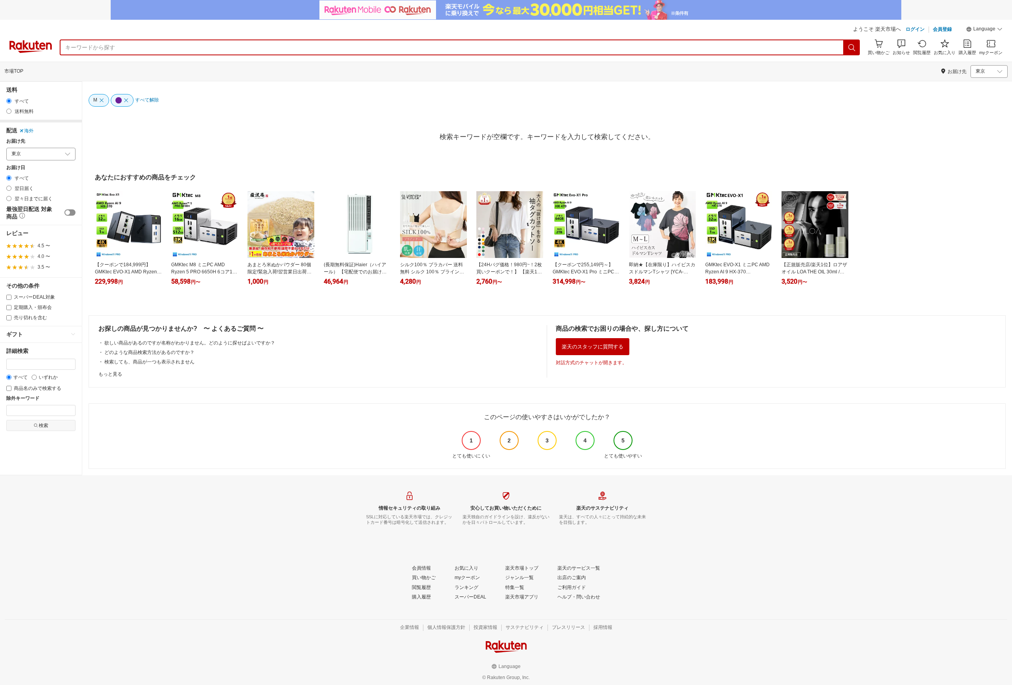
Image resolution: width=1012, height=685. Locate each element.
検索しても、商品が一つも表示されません (149, 362)
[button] (984, 30)
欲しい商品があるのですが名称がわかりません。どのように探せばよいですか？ (189, 343)
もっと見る (110, 374)
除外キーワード (23, 398)
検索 (43, 425)
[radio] (8, 101)
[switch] (70, 212)
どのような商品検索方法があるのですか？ (149, 352)
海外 (29, 131)
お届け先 (15, 141)
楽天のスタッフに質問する (592, 347)
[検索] (852, 47)
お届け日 (15, 167)
